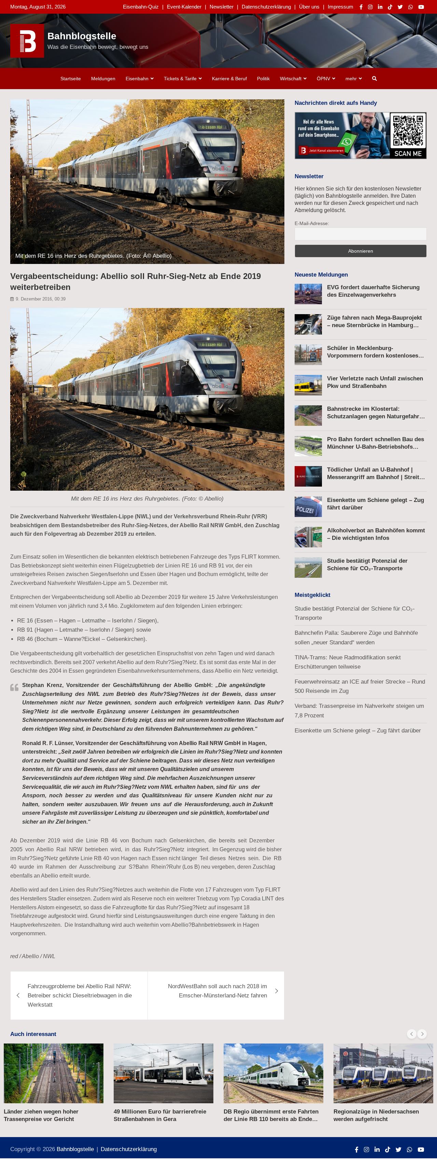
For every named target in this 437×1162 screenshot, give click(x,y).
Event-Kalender (184, 7)
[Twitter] (400, 7)
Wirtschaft (290, 78)
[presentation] (412, 1034)
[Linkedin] (380, 7)
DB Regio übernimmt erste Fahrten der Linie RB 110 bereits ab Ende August (271, 1119)
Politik (263, 78)
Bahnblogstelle (81, 36)
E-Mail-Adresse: (312, 223)
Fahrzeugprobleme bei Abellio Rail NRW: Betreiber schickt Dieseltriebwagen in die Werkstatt (80, 995)
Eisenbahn (137, 78)
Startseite (70, 78)
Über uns (309, 7)
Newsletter (222, 7)
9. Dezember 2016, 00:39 (41, 299)
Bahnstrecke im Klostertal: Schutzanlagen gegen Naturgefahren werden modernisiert (376, 416)
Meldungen (103, 78)
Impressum (340, 7)
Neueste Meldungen (321, 274)
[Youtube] (421, 7)
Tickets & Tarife (180, 78)
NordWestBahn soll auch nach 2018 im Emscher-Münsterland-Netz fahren (217, 991)
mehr (351, 78)
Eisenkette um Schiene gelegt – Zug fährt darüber (358, 730)
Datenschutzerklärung (266, 7)
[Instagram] (370, 7)
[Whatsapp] (410, 7)
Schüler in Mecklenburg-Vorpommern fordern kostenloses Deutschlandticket (372, 355)
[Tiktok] (390, 7)
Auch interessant (33, 1034)
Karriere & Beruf (229, 78)
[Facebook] (361, 7)
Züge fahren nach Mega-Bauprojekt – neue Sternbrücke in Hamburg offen (374, 325)
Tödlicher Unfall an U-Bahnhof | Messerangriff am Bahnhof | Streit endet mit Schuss (373, 477)
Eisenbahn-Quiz (141, 7)
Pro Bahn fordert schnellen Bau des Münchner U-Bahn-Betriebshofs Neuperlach (375, 447)
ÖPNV (323, 78)
